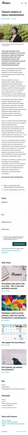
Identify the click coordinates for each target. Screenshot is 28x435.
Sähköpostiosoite (7, 222)
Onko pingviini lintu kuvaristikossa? (13, 342)
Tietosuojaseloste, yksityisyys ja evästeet (13, 389)
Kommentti (5, 202)
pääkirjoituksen (16, 123)
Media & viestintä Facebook (10, 422)
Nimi (3, 214)
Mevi (6, 431)
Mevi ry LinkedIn (6, 420)
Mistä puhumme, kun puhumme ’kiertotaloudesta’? (12, 368)
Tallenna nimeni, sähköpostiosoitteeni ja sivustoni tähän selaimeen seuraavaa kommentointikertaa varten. (14, 238)
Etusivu (4, 385)
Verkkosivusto (5, 229)
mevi (15, 18)
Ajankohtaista (5, 387)
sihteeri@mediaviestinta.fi (9, 407)
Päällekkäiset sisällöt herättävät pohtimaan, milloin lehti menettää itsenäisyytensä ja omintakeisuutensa (14, 315)
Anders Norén (23, 431)
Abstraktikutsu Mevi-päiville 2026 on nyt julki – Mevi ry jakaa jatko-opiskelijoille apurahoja (13, 286)
